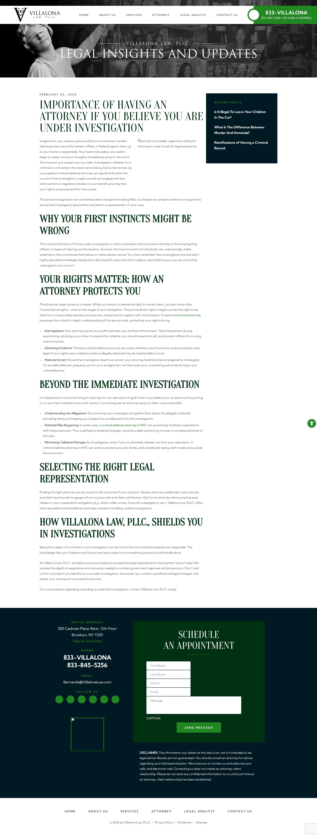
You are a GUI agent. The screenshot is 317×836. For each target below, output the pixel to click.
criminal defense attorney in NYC (124, 425)
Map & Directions (87, 641)
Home (84, 15)
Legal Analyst (193, 15)
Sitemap (201, 822)
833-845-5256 (87, 666)
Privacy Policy (164, 822)
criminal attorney (189, 315)
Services (134, 15)
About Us (107, 15)
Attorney (161, 15)
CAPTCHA (153, 718)
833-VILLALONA (87, 658)
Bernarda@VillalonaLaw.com (87, 682)
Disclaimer (184, 822)
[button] (311, 423)
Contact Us (227, 15)
